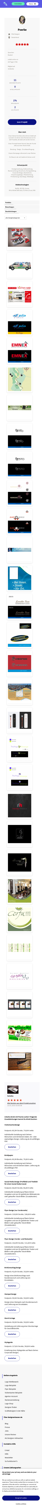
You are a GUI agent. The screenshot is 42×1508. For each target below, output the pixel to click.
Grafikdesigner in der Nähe (15, 1411)
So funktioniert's (11, 1461)
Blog (6, 1423)
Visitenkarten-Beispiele (13, 1392)
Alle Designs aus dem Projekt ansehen (21, 1103)
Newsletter (9, 1457)
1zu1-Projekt (22, 122)
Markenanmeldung (12, 1400)
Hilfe (6, 1454)
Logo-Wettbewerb (11, 1382)
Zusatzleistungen (10, 211)
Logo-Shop (9, 1403)
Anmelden (18, 4)
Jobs (7, 1431)
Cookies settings (21, 1504)
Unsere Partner (10, 1434)
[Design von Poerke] (19, 237)
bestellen (12, 1147)
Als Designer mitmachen (14, 1438)
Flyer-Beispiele (10, 1389)
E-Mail (7, 1450)
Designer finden (11, 1407)
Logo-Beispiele (10, 1385)
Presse (7, 1427)
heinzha (10, 1096)
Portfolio (8, 203)
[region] (21, 1488)
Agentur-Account (11, 1396)
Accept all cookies (21, 1498)
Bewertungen (9, 207)
